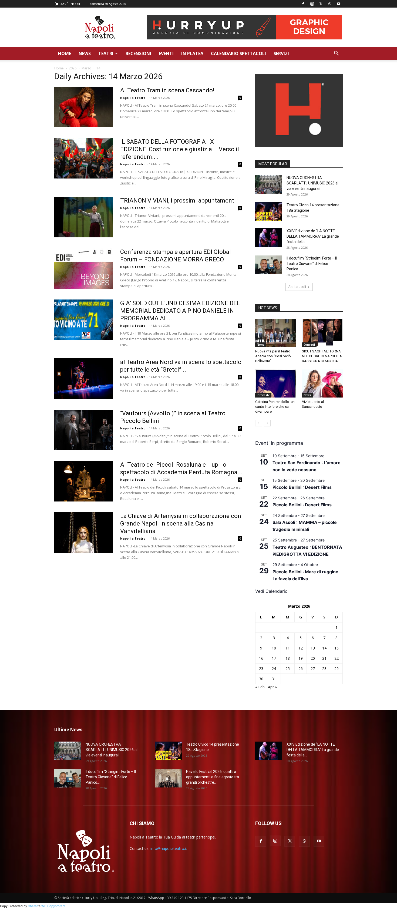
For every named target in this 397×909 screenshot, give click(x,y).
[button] (336, 53)
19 (300, 658)
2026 (72, 68)
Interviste (263, 395)
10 (274, 648)
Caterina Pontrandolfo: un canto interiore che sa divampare (275, 406)
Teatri (105, 53)
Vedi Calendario (271, 591)
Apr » (272, 686)
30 (261, 678)
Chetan (33, 906)
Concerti (309, 344)
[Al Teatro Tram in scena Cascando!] (83, 107)
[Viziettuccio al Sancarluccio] (322, 383)
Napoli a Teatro (132, 98)
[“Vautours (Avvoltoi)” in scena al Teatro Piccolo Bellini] (83, 430)
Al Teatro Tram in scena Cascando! (167, 90)
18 (287, 658)
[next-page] (267, 423)
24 (274, 668)
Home (64, 53)
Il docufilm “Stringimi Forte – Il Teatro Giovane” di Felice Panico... (312, 263)
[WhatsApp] (330, 4)
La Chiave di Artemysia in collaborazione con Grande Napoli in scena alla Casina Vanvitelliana (180, 523)
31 (274, 678)
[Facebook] (303, 4)
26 (300, 668)
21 (324, 658)
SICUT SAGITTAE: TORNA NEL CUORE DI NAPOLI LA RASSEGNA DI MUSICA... (322, 356)
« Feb (260, 686)
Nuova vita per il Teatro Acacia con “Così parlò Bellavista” (273, 356)
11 (287, 648)
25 (287, 668)
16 (261, 658)
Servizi (281, 53)
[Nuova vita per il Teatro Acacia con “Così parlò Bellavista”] (275, 333)
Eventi (166, 53)
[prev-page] (258, 423)
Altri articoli (297, 286)
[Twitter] (321, 4)
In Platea (192, 53)
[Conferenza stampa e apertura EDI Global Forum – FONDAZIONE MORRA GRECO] (83, 268)
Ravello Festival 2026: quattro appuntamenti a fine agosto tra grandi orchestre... (212, 777)
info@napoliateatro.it (168, 848)
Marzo (86, 68)
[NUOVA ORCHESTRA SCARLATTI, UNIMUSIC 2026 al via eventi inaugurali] (268, 184)
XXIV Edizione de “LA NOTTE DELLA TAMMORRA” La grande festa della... (313, 236)
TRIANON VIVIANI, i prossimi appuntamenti (178, 200)
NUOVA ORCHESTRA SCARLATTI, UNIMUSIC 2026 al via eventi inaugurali (312, 183)
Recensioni (138, 53)
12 (300, 648)
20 (313, 658)
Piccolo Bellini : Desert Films (302, 487)
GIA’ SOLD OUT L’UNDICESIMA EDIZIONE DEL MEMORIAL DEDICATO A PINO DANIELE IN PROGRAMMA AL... (180, 311)
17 (274, 658)
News (85, 53)
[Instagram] (312, 4)
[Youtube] (339, 4)
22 (336, 658)
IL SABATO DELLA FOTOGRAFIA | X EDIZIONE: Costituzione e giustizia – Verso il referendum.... (179, 149)
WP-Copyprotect (53, 906)
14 (324, 648)
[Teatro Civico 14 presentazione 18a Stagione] (268, 211)
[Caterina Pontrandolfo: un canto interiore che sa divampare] (275, 383)
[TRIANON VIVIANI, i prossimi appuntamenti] (83, 217)
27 (313, 668)
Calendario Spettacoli (238, 53)
